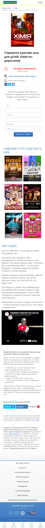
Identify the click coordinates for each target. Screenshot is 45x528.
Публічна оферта (22, 477)
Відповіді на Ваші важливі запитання (22, 500)
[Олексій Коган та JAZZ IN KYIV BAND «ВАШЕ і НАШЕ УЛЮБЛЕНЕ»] (13, 168)
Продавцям (22, 486)
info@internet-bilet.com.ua (22, 506)
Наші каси (22, 468)
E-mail (9, 115)
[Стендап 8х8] (32, 225)
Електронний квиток (23, 472)
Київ (37, 420)
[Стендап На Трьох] (32, 168)
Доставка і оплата (22, 463)
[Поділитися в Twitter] (9, 84)
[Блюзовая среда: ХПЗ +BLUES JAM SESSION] (13, 225)
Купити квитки (14, 178)
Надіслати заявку (23, 134)
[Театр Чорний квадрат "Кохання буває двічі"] (32, 197)
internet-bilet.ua (14, 434)
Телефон (10, 124)
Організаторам (22, 481)
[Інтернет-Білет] (10, 2)
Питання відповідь (22, 491)
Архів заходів (22, 495)
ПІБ (7, 106)
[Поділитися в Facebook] (5, 84)
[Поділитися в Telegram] (13, 84)
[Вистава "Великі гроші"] (13, 197)
